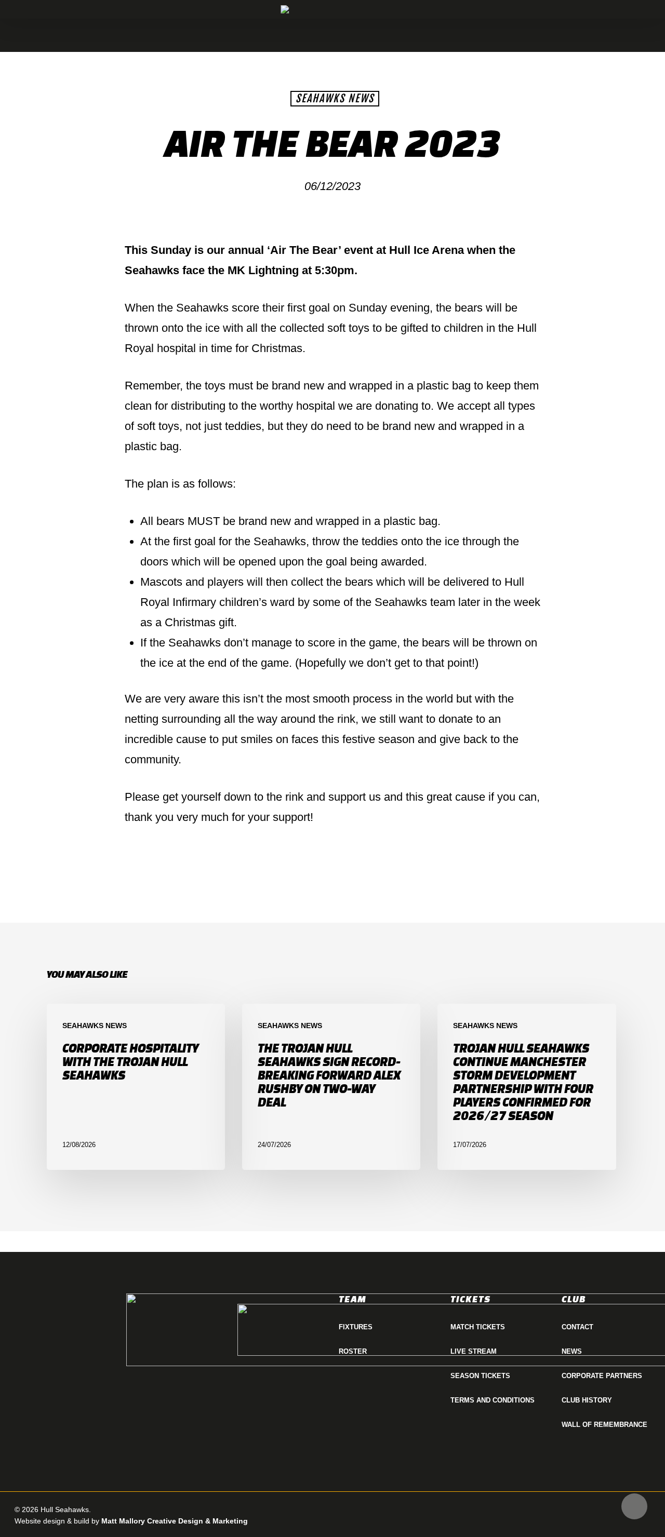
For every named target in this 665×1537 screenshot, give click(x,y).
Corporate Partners (602, 1376)
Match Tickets (477, 1327)
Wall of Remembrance (604, 1424)
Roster (353, 1351)
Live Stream (473, 1351)
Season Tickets (480, 1376)
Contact (577, 1327)
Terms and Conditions (492, 1400)
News (572, 1351)
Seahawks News (335, 98)
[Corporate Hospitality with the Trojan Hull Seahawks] (136, 1087)
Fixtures (356, 1327)
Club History (587, 1400)
